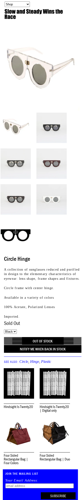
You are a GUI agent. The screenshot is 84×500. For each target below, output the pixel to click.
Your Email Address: (21, 480)
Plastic (46, 362)
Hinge (34, 362)
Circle (23, 362)
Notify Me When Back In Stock (43, 349)
